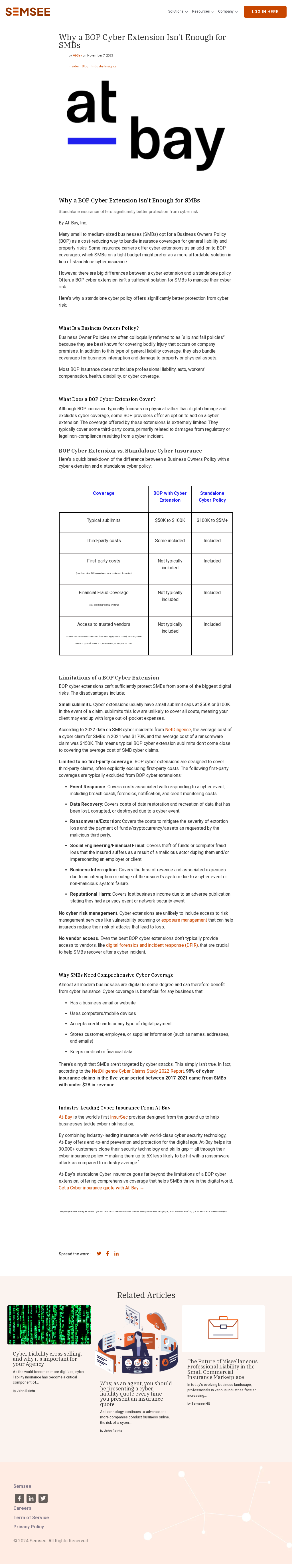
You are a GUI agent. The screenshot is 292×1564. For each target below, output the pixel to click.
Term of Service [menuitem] (31, 1517)
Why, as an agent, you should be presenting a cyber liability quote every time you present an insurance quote (136, 1394)
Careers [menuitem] (22, 1508)
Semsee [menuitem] (22, 1486)
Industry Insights (104, 66)
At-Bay (77, 55)
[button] (178, 11)
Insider (74, 66)
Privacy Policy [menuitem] (28, 1526)
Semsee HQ (200, 1404)
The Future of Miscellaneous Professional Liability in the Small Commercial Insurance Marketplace (222, 1369)
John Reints (26, 1391)
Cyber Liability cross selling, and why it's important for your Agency (47, 1358)
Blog (85, 66)
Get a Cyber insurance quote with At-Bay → (101, 1188)
